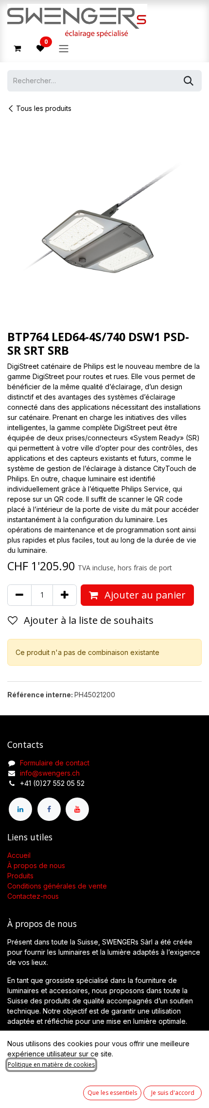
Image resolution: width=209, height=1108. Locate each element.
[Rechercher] (188, 80)
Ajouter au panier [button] (144, 594)
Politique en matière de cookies (51, 1064)
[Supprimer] (19, 595)
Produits (20, 876)
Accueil (19, 855)
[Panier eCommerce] (17, 48)
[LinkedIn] (20, 809)
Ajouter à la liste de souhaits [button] (87, 620)
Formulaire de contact (54, 763)
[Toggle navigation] (63, 48)
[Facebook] (49, 809)
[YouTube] (77, 809)
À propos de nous (36, 865)
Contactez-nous (33, 896)
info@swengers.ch (50, 773)
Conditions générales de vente (57, 886)
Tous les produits (43, 108)
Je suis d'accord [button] (172, 1093)
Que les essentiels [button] (112, 1093)
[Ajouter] (64, 595)
